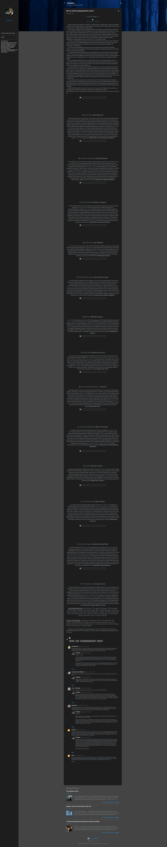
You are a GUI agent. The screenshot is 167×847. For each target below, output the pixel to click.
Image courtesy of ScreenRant (92, 21)
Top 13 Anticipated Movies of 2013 (87, 641)
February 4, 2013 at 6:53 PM (86, 688)
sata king (109, 759)
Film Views (72, 641)
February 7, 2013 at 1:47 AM (81, 729)
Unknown (74, 729)
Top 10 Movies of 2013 (72, 791)
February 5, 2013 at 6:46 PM (86, 692)
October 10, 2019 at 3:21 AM (79, 755)
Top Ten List (99, 641)
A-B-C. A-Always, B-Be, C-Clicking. (110, 802)
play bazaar (95, 757)
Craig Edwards (75, 646)
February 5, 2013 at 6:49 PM (86, 711)
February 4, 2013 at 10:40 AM (89, 671)
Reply (73, 669)
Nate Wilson (74, 705)
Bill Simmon (13, 48)
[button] (118, 11)
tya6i (73, 755)
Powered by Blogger (93, 838)
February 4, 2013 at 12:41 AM (84, 646)
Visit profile (9, 20)
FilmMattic (71, 3)
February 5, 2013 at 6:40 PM (86, 677)
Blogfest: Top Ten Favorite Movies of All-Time (78, 806)
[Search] (121, 4)
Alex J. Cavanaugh (76, 688)
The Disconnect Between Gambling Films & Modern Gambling (82, 821)
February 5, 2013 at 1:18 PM (83, 705)
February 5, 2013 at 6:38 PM (86, 652)
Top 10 (77, 641)
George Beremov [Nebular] (78, 672)
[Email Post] (70, 638)
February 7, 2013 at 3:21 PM (86, 737)
